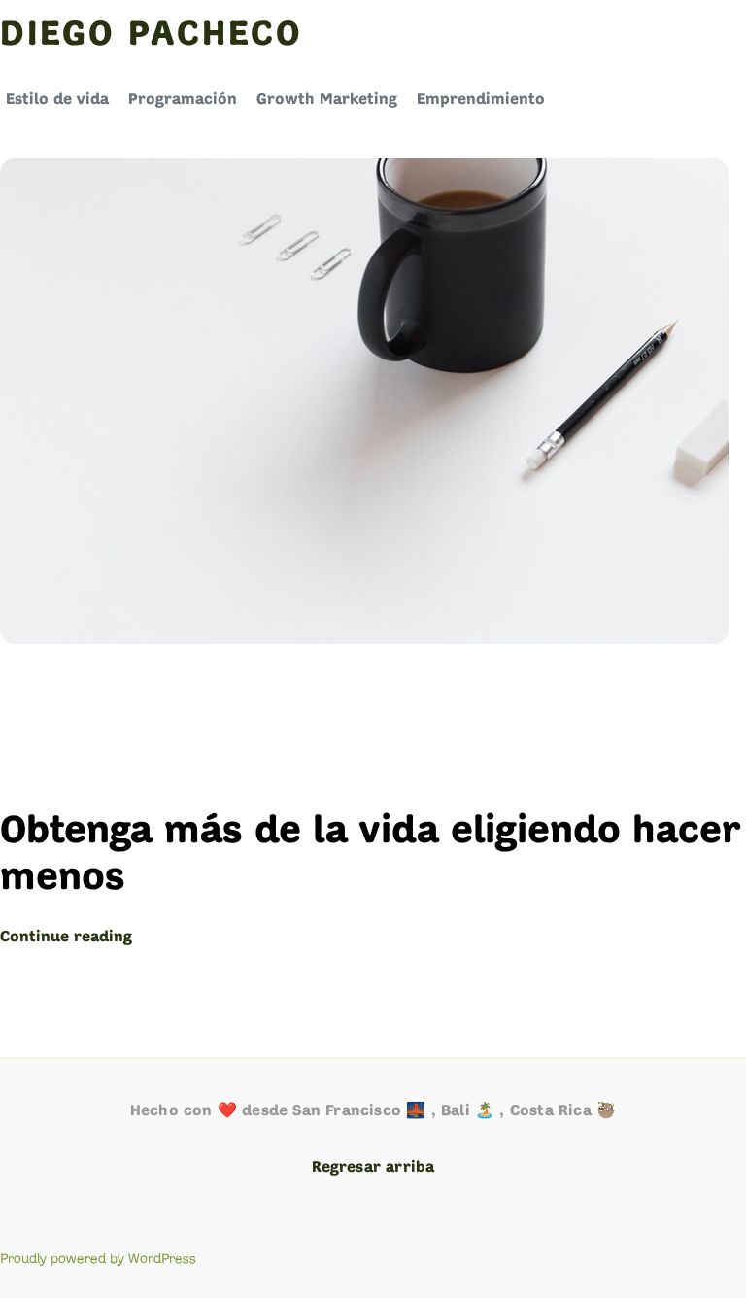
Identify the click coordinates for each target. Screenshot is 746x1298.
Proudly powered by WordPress (98, 1258)
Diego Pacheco (151, 35)
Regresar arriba (373, 1168)
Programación (182, 100)
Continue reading (66, 937)
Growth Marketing (326, 100)
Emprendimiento (481, 100)
